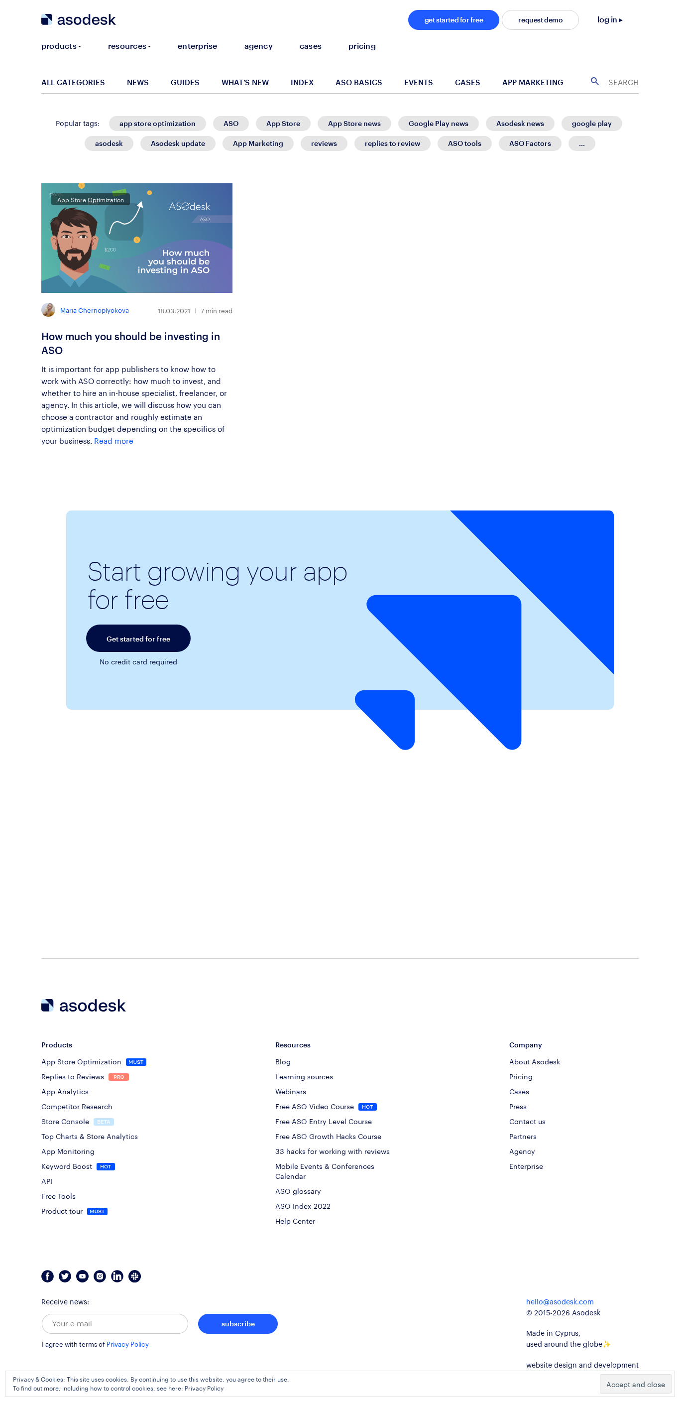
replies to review (392, 143)
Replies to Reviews (73, 1075)
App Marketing (533, 82)
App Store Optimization (82, 1060)
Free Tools (58, 1195)
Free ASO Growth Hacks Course (328, 1135)
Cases (467, 82)
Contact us (527, 1120)
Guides (185, 82)
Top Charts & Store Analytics (89, 1135)
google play (592, 123)
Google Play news (438, 123)
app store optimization (157, 123)
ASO (231, 123)
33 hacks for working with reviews (332, 1150)
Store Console (66, 1120)
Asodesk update (178, 143)
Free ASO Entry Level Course (323, 1120)
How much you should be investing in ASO (130, 343)
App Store (283, 123)
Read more (113, 440)
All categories (73, 82)
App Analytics (65, 1090)
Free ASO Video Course (315, 1105)
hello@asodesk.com (560, 1302)
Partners (523, 1135)
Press (518, 1105)
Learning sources (304, 1075)
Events (418, 82)
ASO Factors (530, 143)
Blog (283, 1060)
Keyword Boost (67, 1165)
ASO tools (464, 143)
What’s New (245, 82)
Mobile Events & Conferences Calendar (324, 1170)
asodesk (109, 143)
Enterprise (526, 1165)
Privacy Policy (128, 1344)
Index (302, 82)
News (138, 82)
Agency (522, 1150)
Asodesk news (520, 123)
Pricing (521, 1075)
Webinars (290, 1090)
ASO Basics (359, 82)
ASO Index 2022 (303, 1205)
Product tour (63, 1210)
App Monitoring (68, 1150)
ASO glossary (298, 1190)
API (46, 1180)
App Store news (354, 123)
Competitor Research (77, 1105)
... (582, 143)
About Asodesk (534, 1060)
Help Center (295, 1220)
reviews (324, 143)
